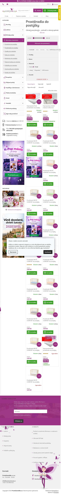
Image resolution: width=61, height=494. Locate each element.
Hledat (39, 10)
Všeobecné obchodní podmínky (42, 443)
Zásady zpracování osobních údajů (43, 453)
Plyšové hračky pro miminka (12, 62)
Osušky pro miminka (10, 51)
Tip (47, 49)
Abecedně (41, 87)
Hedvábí (8, 103)
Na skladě (31, 49)
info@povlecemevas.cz (9, 481)
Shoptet (56, 492)
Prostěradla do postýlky (11, 48)
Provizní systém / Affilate (40, 457)
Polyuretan (37, 70)
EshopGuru (55, 490)
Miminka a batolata (12, 40)
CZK (48, 4)
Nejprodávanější (31, 87)
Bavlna (31, 67)
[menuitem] (6, 16)
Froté (36, 67)
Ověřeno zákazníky (38, 462)
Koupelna (9, 77)
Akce (37, 49)
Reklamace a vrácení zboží (40, 448)
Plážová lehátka (11, 93)
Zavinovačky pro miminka (12, 69)
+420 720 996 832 (8, 482)
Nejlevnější (40, 84)
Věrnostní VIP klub (38, 438)
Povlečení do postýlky (11, 44)
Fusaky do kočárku (10, 72)
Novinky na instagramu (41, 479)
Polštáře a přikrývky (9, 450)
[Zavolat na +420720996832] (4, 4)
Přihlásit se (18, 421)
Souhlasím (48, 252)
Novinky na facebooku (40, 475)
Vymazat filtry (41, 79)
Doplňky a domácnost (13, 87)
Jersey (31, 70)
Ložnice (8, 30)
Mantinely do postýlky (11, 58)
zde (42, 248)
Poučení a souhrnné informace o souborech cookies (45, 432)
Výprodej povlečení (12, 113)
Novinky (8, 24)
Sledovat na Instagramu (14, 209)
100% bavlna (45, 70)
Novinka (42, 49)
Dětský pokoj (10, 35)
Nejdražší (48, 84)
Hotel (7, 98)
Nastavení (13, 252)
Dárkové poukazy (11, 108)
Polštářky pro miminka (11, 65)
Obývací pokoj (10, 82)
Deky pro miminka (10, 55)
